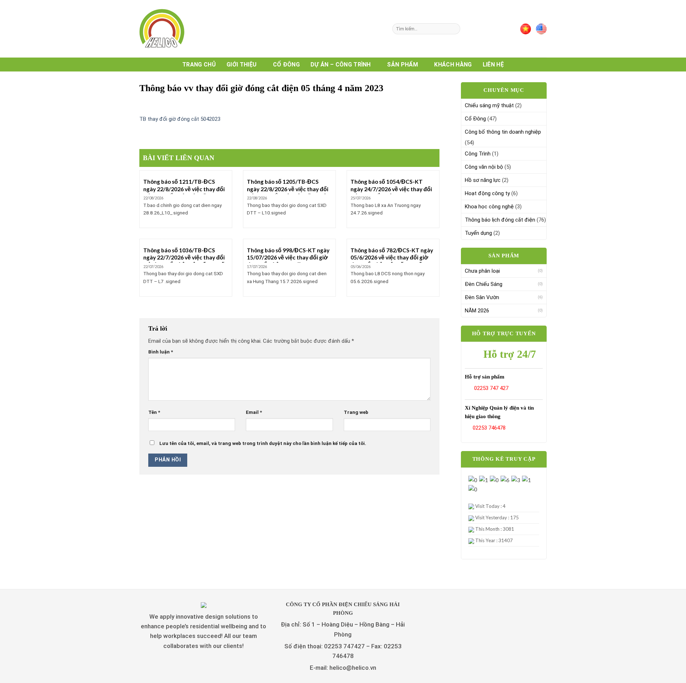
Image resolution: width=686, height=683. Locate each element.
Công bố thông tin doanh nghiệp (503, 132)
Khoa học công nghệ (489, 206)
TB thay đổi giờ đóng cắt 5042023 (179, 119)
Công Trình (478, 153)
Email (254, 412)
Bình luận (160, 352)
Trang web (356, 412)
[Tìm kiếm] (453, 29)
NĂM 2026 (477, 310)
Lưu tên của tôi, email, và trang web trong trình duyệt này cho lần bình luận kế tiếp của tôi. (262, 443)
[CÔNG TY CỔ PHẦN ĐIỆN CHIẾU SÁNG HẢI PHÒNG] (175, 28)
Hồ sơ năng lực (483, 180)
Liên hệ (493, 64)
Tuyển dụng (478, 233)
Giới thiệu (242, 64)
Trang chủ (199, 64)
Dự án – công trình (340, 64)
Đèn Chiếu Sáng (483, 284)
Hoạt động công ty (487, 193)
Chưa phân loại (482, 271)
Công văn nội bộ (484, 167)
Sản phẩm (402, 64)
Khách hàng (453, 64)
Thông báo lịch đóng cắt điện (500, 220)
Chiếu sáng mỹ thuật (489, 105)
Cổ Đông (286, 64)
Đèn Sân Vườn (482, 297)
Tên (154, 412)
